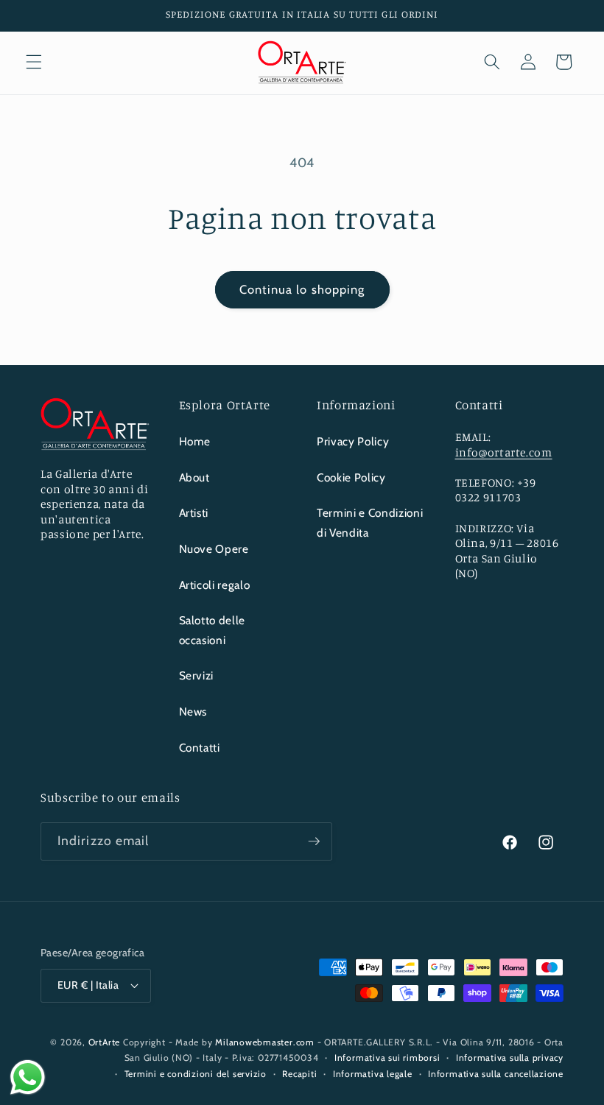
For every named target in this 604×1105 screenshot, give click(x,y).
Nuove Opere (214, 549)
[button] (34, 62)
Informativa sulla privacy (509, 1057)
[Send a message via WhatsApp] (27, 1077)
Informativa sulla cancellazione (495, 1073)
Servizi (196, 675)
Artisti (194, 513)
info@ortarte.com (503, 452)
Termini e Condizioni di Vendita (370, 523)
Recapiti (299, 1073)
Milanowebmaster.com (265, 1042)
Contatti (199, 748)
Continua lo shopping (302, 289)
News (193, 712)
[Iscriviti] (313, 841)
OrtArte (104, 1042)
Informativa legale (372, 1073)
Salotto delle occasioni (212, 630)
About (194, 477)
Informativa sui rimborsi (387, 1057)
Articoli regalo (214, 585)
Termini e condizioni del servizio (195, 1073)
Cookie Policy (351, 477)
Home (195, 441)
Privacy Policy (353, 441)
